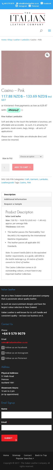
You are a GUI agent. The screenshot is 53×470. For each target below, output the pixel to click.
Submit (8, 438)
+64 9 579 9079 (13, 333)
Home (3, 39)
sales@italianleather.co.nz (14, 342)
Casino (23, 182)
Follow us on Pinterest (16, 358)
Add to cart (21, 167)
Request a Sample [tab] (13, 204)
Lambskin (25, 39)
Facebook (47, 3)
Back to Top (41, 455)
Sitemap (16, 455)
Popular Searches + (25, 458)
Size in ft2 (7, 158)
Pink (29, 182)
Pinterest (35, 6)
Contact (28, 455)
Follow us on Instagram (16, 353)
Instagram (22, 6)
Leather (17, 39)
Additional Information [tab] (15, 199)
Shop (10, 39)
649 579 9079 (9, 3)
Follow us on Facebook (16, 347)
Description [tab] (9, 194)
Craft (27, 179)
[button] (47, 55)
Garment (34, 179)
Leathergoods (7, 182)
